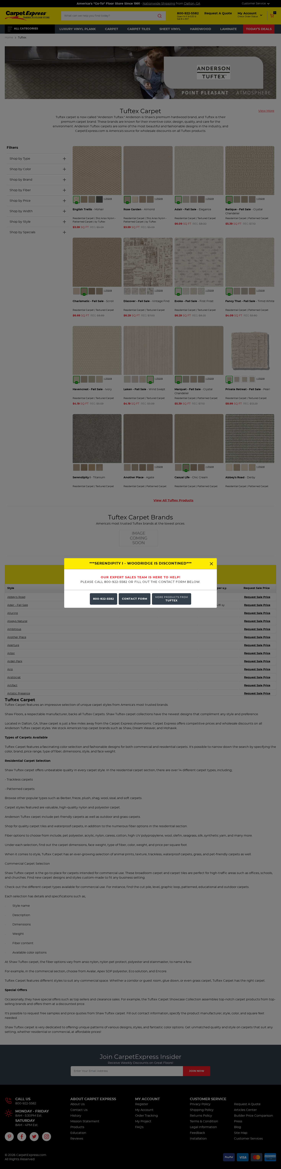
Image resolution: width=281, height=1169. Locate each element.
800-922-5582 (103, 599)
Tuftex (171, 599)
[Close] (211, 564)
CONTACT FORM (134, 599)
